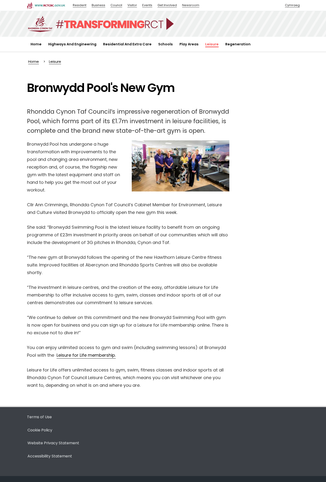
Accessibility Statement (49, 456)
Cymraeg (292, 5)
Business (98, 5)
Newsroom (190, 5)
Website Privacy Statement (53, 443)
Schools (165, 44)
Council (116, 5)
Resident (79, 5)
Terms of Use (39, 417)
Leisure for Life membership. (86, 355)
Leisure (212, 44)
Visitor (132, 5)
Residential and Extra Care (127, 44)
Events (147, 5)
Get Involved (167, 5)
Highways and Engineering (72, 44)
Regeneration (238, 44)
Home (36, 44)
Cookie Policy (39, 430)
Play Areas (189, 44)
